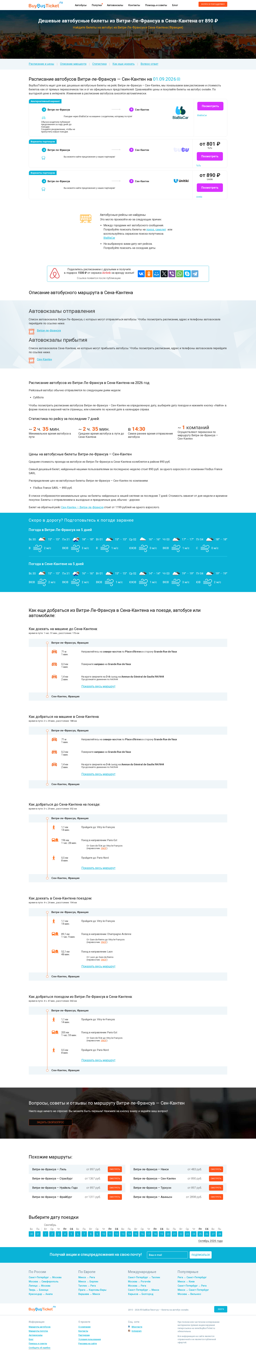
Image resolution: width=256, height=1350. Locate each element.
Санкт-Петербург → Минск (143, 1289)
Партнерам (84, 1335)
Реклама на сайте (87, 1343)
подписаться (201, 1255)
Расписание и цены (41, 64)
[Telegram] (194, 273)
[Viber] (171, 273)
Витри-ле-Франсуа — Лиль (49, 1169)
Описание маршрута (73, 64)
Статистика (99, 64)
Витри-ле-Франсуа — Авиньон (152, 1197)
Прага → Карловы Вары (92, 1289)
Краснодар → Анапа (41, 1294)
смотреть (115, 1169)
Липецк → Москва (39, 1285)
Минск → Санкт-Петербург (193, 1289)
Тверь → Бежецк (38, 1289)
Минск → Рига (86, 1277)
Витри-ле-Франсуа (49, 330)
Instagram (137, 1331)
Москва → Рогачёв (139, 1281)
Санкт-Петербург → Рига (192, 1285)
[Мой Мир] (156, 273)
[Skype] (187, 273)
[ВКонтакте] (141, 273)
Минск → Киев (186, 1281)
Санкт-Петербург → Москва (45, 1277)
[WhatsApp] (179, 273)
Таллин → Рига (87, 1285)
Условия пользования (89, 1339)
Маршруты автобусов (40, 1327)
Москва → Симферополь (44, 1281)
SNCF (104, 848)
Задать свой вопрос (50, 1122)
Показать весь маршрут (98, 686)
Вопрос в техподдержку (213, 4)
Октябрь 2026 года (210, 1241)
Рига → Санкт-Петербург (192, 1277)
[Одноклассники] (148, 273)
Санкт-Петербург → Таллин (144, 1277)
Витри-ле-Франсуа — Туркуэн (152, 1187)
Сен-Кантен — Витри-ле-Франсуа (82, 507)
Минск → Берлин (88, 1281)
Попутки (97, 5)
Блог (175, 5)
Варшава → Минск (89, 1294)
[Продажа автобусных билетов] (46, 4)
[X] (164, 273)
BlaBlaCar (109, 238)
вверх (221, 1309)
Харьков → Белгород (140, 1294)
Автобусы (81, 5)
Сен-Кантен (44, 359)
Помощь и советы (156, 5)
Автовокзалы (115, 5)
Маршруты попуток (38, 1331)
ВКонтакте (137, 1327)
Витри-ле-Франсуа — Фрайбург (52, 1197)
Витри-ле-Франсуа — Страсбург (52, 1178)
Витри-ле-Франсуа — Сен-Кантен (154, 1178)
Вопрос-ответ (149, 64)
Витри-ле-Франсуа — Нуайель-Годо (55, 1187)
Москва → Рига (137, 1285)
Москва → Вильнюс (189, 1294)
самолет (160, 229)
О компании (84, 1327)
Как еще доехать (124, 64)
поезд (150, 229)
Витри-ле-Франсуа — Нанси (151, 1169)
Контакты (134, 5)
